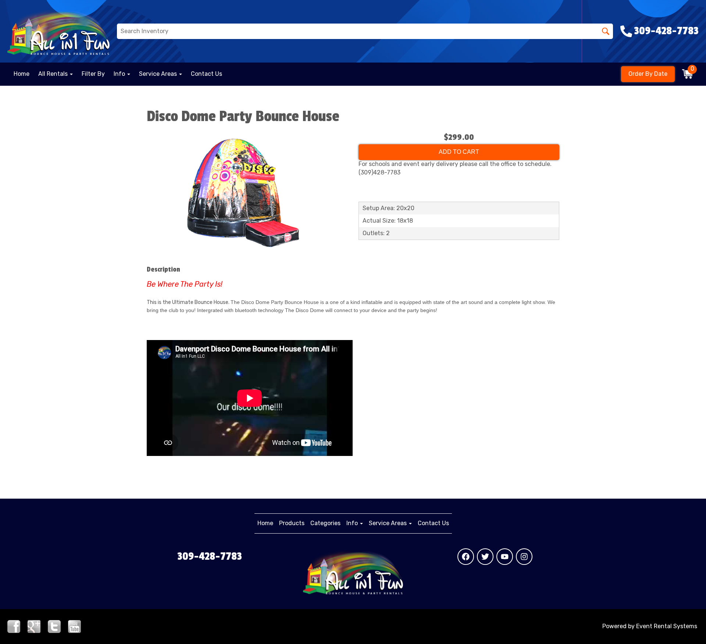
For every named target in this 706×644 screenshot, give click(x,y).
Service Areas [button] (158, 73)
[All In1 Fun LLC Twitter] (485, 556)
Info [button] (120, 73)
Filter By (93, 73)
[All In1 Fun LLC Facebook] (465, 556)
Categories (325, 523)
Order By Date (647, 73)
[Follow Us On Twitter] (54, 626)
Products (291, 523)
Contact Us (206, 73)
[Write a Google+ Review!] (34, 626)
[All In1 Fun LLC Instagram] (524, 556)
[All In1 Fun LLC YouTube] (504, 556)
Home (21, 73)
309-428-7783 (209, 556)
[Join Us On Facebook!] (13, 626)
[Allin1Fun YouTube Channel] (74, 626)
